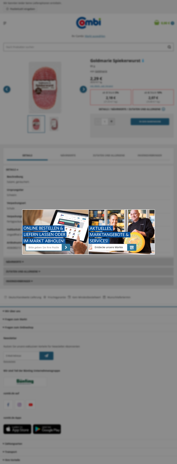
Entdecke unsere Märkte (109, 247)
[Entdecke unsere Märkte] (131, 247)
